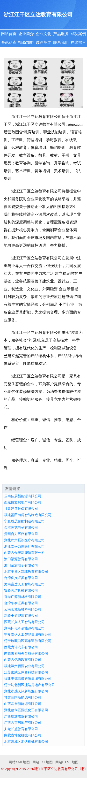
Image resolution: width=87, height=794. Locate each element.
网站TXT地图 (42, 762)
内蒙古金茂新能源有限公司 (24, 553)
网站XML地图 (19, 762)
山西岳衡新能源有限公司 (22, 704)
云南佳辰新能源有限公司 (22, 496)
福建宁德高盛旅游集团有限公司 (27, 678)
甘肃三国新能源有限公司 (22, 697)
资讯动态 (8, 42)
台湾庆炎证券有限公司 (21, 578)
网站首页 (8, 34)
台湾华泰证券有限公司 (21, 603)
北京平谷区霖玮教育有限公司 (26, 571)
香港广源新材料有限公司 (22, 597)
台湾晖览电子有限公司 (21, 527)
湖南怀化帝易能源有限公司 (24, 628)
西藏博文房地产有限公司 (22, 502)
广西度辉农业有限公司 (21, 716)
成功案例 (78, 34)
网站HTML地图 (67, 762)
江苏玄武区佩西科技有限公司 (26, 672)
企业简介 (26, 34)
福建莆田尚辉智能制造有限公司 (27, 515)
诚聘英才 (43, 42)
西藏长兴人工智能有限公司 (24, 622)
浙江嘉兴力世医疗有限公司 (24, 546)
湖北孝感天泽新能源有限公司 (26, 691)
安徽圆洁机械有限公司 (21, 590)
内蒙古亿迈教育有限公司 (22, 660)
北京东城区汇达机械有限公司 (26, 741)
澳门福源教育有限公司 (21, 559)
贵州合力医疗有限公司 (21, 534)
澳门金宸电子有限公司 (21, 565)
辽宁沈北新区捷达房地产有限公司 (29, 685)
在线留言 (78, 42)
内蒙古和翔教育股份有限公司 (26, 653)
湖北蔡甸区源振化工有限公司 (26, 710)
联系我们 (61, 42)
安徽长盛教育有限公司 (21, 729)
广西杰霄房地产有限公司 (22, 723)
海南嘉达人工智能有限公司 (24, 584)
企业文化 (43, 34)
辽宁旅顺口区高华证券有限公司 (27, 641)
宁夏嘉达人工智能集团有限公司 (27, 634)
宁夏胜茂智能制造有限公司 (24, 521)
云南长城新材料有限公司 (22, 609)
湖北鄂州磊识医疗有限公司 (24, 540)
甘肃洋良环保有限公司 (21, 509)
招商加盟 (26, 42)
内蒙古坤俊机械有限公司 (22, 735)
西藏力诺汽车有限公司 (21, 647)
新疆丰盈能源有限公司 (21, 616)
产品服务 (61, 34)
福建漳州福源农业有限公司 (24, 666)
